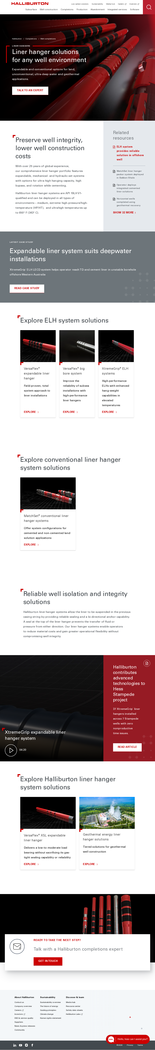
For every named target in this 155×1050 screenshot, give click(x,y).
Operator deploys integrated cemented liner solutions (128, 188)
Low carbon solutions (80, 4)
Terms (140, 1045)
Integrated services (117, 10)
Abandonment (98, 10)
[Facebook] (32, 1045)
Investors (133, 4)
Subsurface (31, 10)
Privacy (130, 1045)
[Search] (149, 7)
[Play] (11, 750)
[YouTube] (20, 1045)
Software (134, 10)
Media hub (110, 4)
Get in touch (48, 961)
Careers (121, 4)
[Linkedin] (14, 1045)
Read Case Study (27, 288)
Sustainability (97, 4)
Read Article (127, 747)
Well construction (49, 10)
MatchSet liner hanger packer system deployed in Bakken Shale (130, 174)
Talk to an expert (30, 90)
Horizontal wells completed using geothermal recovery (129, 202)
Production (82, 10)
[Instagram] (26, 1045)
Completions (67, 10)
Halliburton (17, 39)
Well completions (48, 39)
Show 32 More (123, 213)
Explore (30, 412)
